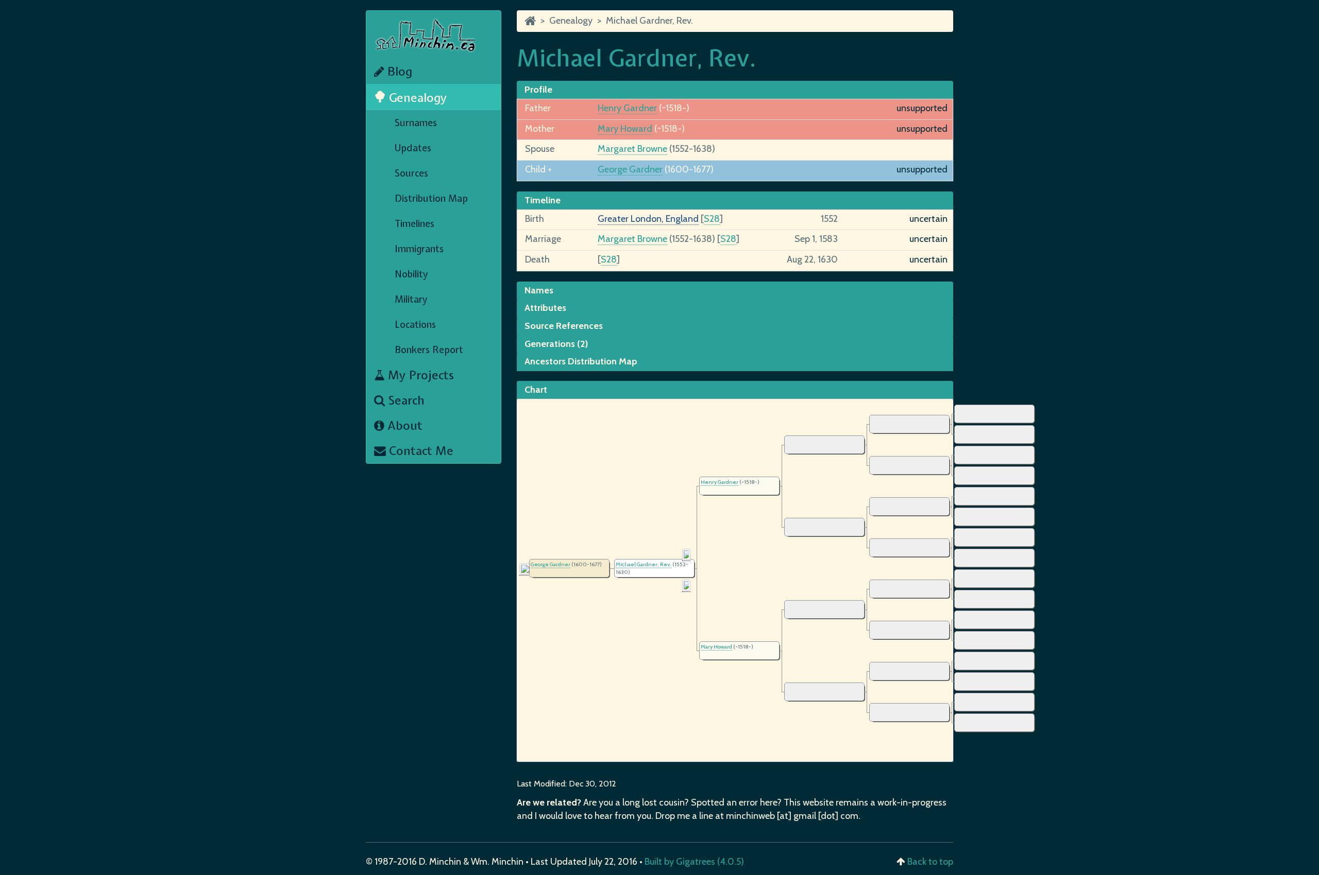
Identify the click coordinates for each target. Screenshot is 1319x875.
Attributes (545, 307)
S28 (712, 218)
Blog (398, 71)
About (403, 425)
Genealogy (416, 98)
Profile (538, 89)
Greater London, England (648, 218)
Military (411, 299)
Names (539, 290)
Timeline (543, 200)
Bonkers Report (429, 349)
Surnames (416, 122)
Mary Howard (625, 128)
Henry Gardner (627, 108)
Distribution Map (431, 198)
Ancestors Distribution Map (581, 361)
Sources (411, 173)
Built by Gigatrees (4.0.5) (694, 861)
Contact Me (419, 451)
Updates (413, 148)
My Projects (419, 375)
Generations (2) (556, 343)
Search (405, 400)
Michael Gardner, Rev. (649, 20)
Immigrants (419, 248)
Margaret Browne (632, 148)
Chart (536, 389)
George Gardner (630, 169)
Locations (415, 324)
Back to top (930, 861)
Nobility (411, 274)
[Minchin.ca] (530, 20)
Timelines (414, 223)
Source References (564, 325)
